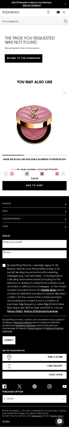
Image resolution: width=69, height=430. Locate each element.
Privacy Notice (34, 329)
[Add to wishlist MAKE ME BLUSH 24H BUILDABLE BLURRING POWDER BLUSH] (64, 93)
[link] (57, 12)
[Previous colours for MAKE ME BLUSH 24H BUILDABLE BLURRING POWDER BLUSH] (6, 174)
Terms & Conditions (22, 323)
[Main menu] (65, 12)
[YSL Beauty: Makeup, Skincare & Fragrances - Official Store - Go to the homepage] (11, 12)
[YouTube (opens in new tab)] (65, 386)
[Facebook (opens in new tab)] (4, 386)
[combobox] (33, 21)
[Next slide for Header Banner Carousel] (65, 4)
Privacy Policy (56, 416)
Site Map (5, 421)
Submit (8, 340)
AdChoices (36, 416)
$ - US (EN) (8, 399)
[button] (59, 421)
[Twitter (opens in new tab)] (19, 386)
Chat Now (56, 375)
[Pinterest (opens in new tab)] (35, 386)
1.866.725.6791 (55, 366)
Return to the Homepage (23, 58)
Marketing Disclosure (25, 326)
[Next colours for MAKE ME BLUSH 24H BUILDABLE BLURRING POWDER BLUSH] (63, 174)
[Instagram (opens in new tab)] (49, 386)
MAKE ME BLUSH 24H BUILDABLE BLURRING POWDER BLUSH (34, 159)
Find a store (55, 357)
